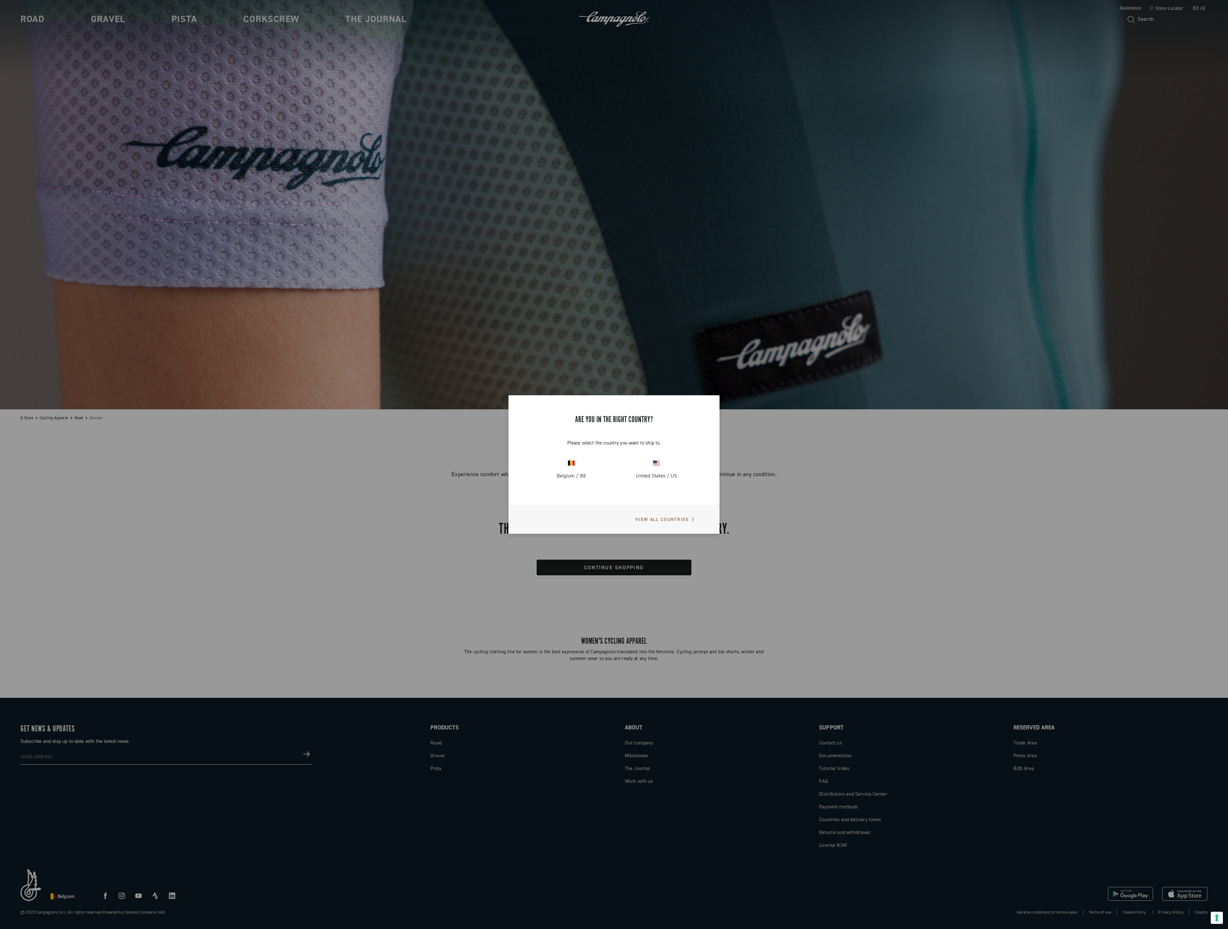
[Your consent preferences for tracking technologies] (1217, 918)
